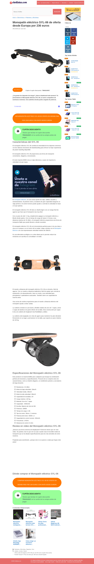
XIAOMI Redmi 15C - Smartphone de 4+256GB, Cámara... (75, 85)
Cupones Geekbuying (79, 2)
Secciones (64, 2)
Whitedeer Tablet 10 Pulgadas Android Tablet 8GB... (75, 105)
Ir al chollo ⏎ (17, 89)
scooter (21, 551)
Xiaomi (25, 551)
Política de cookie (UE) (61, 561)
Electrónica (20, 17)
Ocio (33, 549)
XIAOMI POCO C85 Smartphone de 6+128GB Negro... (75, 69)
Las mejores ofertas (45, 2)
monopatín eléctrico (20, 199)
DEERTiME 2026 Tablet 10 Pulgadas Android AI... (75, 121)
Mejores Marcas (55, 2)
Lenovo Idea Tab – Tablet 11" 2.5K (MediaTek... (75, 113)
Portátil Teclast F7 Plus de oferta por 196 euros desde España (30, 554)
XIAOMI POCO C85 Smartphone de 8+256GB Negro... (75, 94)
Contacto (71, 2)
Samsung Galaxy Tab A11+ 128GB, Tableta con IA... (75, 137)
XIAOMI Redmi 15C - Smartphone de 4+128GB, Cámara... (75, 77)
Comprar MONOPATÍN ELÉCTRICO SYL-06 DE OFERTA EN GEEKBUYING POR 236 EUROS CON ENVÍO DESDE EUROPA (37, 482)
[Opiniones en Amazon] (74, 71)
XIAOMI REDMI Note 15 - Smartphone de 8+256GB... (74, 61)
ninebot (16, 551)
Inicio (38, 2)
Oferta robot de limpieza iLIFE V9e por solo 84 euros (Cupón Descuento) (33, 552)
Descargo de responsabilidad (37, 561)
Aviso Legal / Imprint (49, 561)
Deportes (28, 549)
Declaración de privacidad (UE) (74, 561)
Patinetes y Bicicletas (32, 17)
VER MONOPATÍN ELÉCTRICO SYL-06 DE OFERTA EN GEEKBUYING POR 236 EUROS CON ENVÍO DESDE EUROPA (37, 118)
